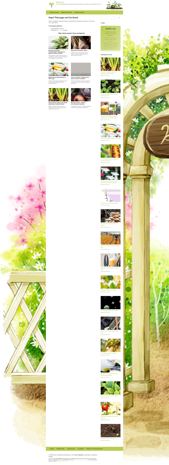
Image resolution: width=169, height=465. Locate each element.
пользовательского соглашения (81, 459)
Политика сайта (71, 448)
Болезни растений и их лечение (108, 290)
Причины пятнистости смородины (109, 395)
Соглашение (81, 448)
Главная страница (54, 12)
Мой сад (60, 2)
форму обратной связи (62, 461)
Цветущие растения (79, 12)
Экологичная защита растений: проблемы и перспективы (58, 103)
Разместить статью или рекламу (94, 448)
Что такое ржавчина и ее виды (108, 353)
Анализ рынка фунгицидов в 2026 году (57, 77)
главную (60, 30)
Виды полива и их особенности (108, 438)
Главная (52, 448)
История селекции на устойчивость (109, 203)
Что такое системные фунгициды (109, 310)
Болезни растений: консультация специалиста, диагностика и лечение (57, 52)
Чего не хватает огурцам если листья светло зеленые (80, 77)
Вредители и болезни (66, 12)
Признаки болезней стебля (79, 50)
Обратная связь (60, 448)
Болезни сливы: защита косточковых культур (78, 103)
